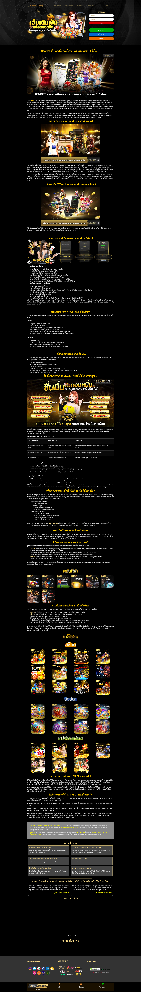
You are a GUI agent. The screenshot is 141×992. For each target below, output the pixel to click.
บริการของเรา (79, 6)
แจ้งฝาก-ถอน (69, 6)
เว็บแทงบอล (109, 6)
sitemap (100, 6)
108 (75, 935)
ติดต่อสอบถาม (101, 30)
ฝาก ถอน (101, 38)
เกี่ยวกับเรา (91, 6)
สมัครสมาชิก (57, 6)
